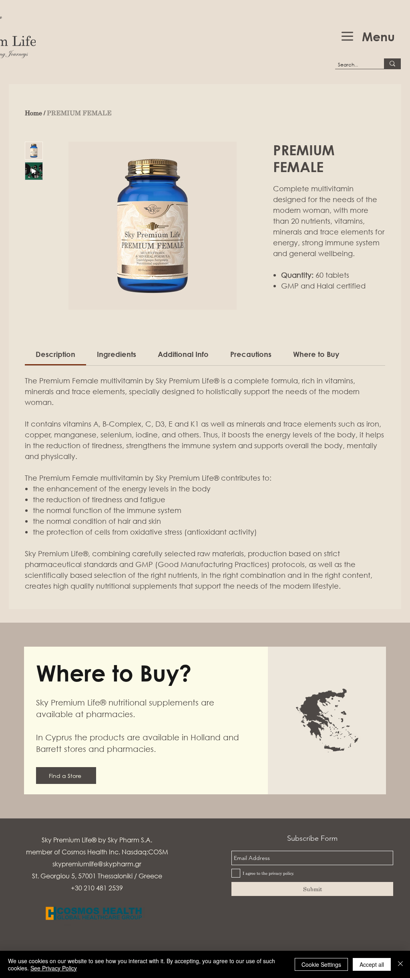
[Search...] (392, 63)
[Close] (400, 964)
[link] (55, 354)
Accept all (372, 964)
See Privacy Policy (53, 968)
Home (33, 112)
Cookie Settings (321, 964)
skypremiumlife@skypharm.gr (96, 864)
